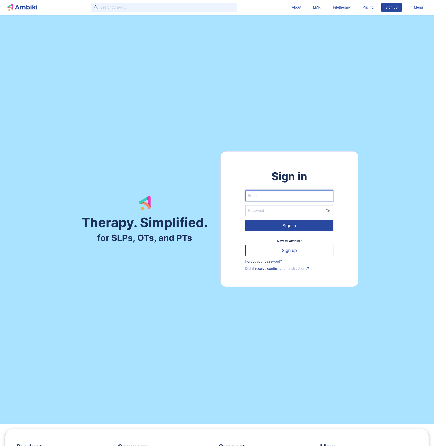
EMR (317, 7)
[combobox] (164, 7)
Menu (418, 7)
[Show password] (327, 210)
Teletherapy (341, 7)
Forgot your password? (263, 261)
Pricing (368, 7)
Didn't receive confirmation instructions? (277, 268)
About (296, 7)
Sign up (391, 7)
